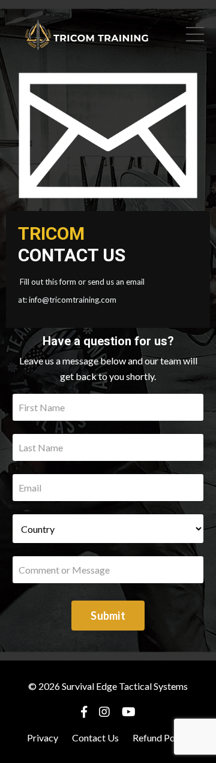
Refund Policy (161, 737)
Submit (108, 615)
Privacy (42, 737)
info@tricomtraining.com (72, 299)
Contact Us (95, 737)
